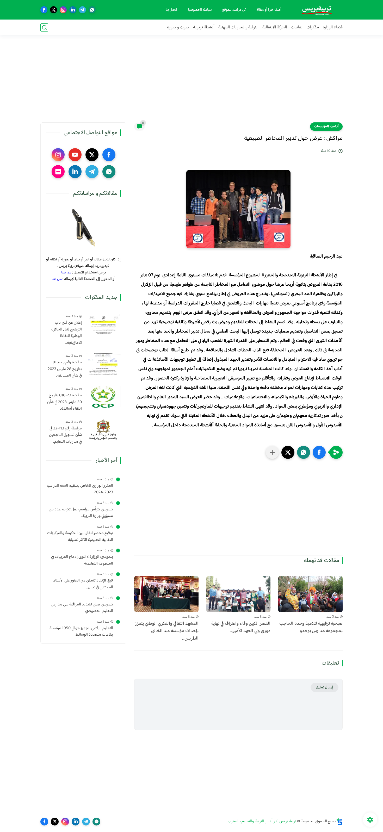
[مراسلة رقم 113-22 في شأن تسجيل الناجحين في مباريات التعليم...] (103, 430)
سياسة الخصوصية (200, 10)
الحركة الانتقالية (274, 27)
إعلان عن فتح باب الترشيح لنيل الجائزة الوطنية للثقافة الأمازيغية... (66, 333)
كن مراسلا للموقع (234, 10)
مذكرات (312, 27)
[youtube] (75, 154)
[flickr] (58, 171)
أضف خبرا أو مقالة (268, 10)
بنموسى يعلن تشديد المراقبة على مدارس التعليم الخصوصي (82, 608)
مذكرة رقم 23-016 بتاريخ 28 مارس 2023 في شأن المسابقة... (65, 369)
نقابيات (296, 27)
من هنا (66, 272)
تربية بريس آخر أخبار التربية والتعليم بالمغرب (262, 821)
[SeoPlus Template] (339, 821)
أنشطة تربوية (203, 27)
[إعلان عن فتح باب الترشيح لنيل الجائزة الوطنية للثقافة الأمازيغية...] (103, 324)
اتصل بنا (171, 10)
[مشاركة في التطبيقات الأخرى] (272, 452)
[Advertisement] (191, 82)
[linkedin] (72, 9)
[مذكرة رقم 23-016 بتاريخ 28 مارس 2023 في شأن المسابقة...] (103, 364)
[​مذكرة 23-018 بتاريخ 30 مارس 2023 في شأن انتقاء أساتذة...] (103, 397)
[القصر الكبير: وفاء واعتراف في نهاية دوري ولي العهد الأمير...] (238, 594)
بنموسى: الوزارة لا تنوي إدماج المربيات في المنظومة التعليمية (82, 560)
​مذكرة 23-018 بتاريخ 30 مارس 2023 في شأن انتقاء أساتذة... (64, 402)
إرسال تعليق (324, 687)
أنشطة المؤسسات (326, 126)
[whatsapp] (92, 9)
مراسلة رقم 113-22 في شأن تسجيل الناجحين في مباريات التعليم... (65, 435)
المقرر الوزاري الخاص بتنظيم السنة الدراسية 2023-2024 (79, 489)
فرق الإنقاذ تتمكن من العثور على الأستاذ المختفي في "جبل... (83, 584)
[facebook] (43, 9)
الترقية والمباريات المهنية (238, 27)
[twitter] (53, 9)
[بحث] (44, 27)
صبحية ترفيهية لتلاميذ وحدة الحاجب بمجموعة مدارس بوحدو (311, 627)
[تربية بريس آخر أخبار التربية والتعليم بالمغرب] (316, 10)
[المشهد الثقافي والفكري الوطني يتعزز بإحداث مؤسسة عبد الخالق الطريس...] (166, 594)
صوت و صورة (178, 27)
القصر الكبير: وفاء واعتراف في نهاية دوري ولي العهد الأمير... (240, 627)
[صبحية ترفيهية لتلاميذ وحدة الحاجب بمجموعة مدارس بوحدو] (310, 594)
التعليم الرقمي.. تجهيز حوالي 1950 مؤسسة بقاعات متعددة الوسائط (81, 631)
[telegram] (82, 9)
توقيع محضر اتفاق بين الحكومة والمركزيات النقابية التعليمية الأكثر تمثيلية (80, 536)
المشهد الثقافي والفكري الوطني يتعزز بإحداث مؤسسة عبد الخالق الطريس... (167, 631)
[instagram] (63, 9)
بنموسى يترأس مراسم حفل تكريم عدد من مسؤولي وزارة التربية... (81, 513)
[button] (319, 452)
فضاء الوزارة (333, 27)
